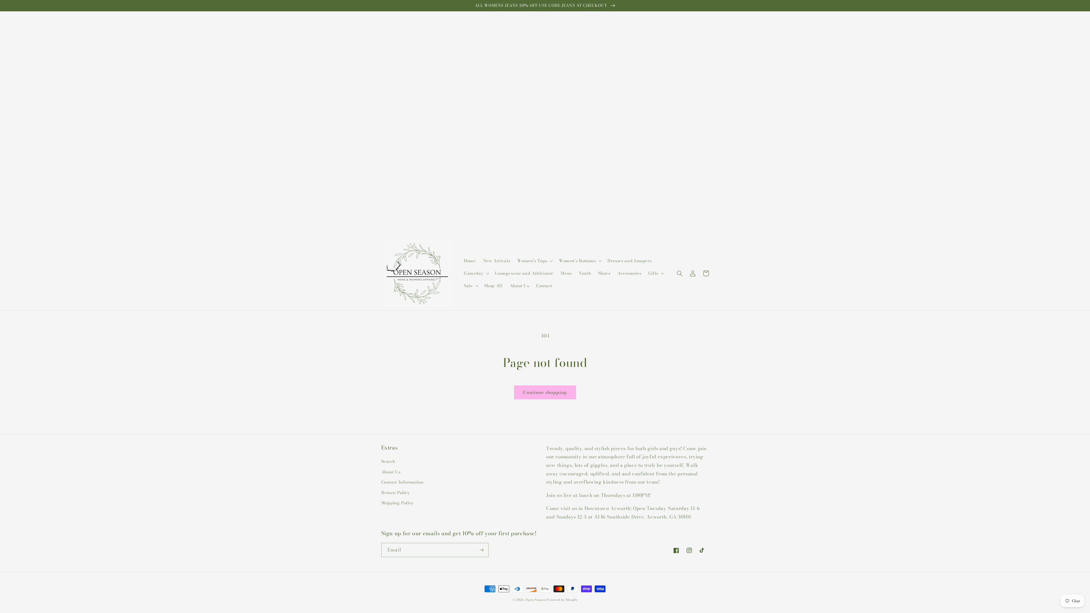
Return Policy (395, 492)
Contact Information (402, 482)
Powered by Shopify (562, 599)
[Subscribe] (481, 550)
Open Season (535, 599)
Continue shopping (545, 392)
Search (388, 461)
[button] (535, 261)
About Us (391, 472)
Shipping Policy (397, 502)
